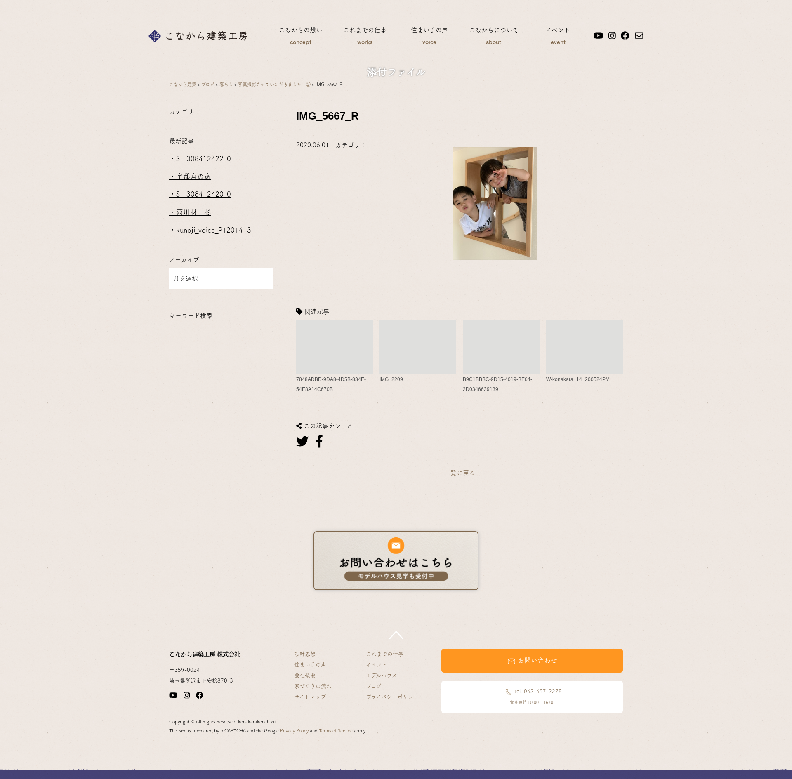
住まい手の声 (429, 36)
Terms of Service (336, 730)
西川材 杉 (193, 212)
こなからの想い (300, 36)
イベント (558, 36)
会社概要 (305, 675)
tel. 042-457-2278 (536, 696)
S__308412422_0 (203, 158)
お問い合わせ (536, 660)
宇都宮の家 (193, 176)
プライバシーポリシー (392, 696)
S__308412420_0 (203, 194)
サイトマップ (310, 696)
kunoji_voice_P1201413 (213, 229)
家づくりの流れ (313, 686)
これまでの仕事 (365, 36)
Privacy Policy (294, 730)
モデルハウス (381, 675)
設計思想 (305, 654)
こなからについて (494, 36)
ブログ (374, 686)
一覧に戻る (459, 473)
